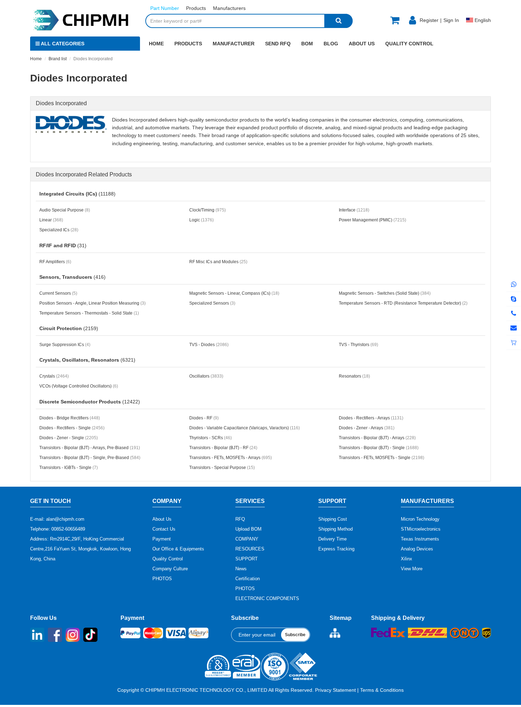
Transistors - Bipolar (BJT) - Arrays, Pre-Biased (89, 447)
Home (156, 43)
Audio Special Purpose (64, 210)
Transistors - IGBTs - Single (68, 467)
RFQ (240, 519)
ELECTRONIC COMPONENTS (267, 598)
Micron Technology (420, 519)
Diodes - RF (204, 417)
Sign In (451, 20)
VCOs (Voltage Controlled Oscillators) (78, 386)
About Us (162, 519)
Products (188, 43)
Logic (201, 219)
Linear (51, 219)
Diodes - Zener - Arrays (366, 427)
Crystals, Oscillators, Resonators (87, 360)
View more (411, 568)
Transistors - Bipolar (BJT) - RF (223, 447)
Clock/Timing (207, 210)
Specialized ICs (58, 229)
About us (362, 43)
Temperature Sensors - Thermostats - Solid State (89, 313)
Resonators (354, 376)
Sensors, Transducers (72, 277)
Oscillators (206, 376)
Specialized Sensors (212, 303)
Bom (307, 43)
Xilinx (406, 558)
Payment (161, 539)
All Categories (62, 43)
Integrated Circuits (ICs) (77, 194)
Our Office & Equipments (178, 549)
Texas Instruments (420, 539)
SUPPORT (246, 558)
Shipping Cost (332, 519)
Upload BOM (248, 529)
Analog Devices (417, 549)
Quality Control (409, 43)
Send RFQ (278, 43)
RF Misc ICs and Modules (218, 261)
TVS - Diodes (209, 344)
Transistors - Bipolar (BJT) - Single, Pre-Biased (89, 457)
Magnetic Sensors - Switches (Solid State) (385, 293)
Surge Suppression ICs (64, 344)
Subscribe (295, 634)
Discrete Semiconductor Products (89, 402)
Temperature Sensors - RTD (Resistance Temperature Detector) (403, 303)
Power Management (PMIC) (372, 219)
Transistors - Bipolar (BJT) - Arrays (377, 437)
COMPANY (246, 539)
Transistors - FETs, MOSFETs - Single (381, 457)
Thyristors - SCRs (210, 437)
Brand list (58, 58)
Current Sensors (58, 293)
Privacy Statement (335, 690)
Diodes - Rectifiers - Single (72, 427)
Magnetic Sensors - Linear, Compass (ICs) (234, 293)
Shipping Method (335, 529)
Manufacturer (233, 43)
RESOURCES (249, 549)
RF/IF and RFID (62, 245)
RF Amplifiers (55, 261)
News (241, 568)
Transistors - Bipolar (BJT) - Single (379, 447)
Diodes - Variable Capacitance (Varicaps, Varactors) (244, 427)
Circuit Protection (68, 328)
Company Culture (170, 568)
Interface (354, 210)
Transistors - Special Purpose (222, 467)
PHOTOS (162, 578)
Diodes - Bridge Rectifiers (69, 417)
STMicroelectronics (421, 529)
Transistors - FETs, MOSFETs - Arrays (230, 457)
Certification (247, 578)
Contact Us (163, 529)
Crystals (54, 376)
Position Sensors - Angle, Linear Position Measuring (92, 303)
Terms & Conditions (382, 690)
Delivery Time (332, 539)
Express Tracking (336, 549)
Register (429, 20)
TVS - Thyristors (358, 344)
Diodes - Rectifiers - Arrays (371, 417)
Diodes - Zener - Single (68, 437)
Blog (331, 43)
